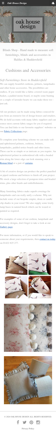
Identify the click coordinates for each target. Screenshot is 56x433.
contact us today (47, 239)
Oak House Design (17, 3)
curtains (29, 163)
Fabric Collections (13, 131)
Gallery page (6, 226)
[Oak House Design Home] (28, 24)
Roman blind (6, 163)
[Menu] (3, 3)
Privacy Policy (28, 428)
